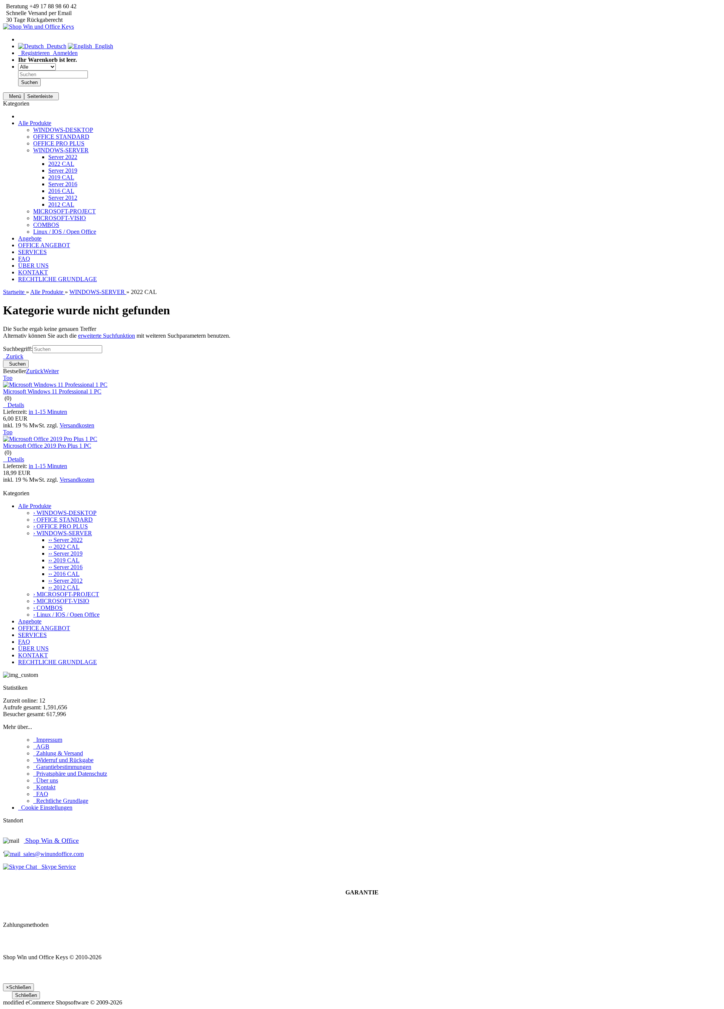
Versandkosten (77, 425)
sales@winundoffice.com (52, 854)
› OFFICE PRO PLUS (60, 526)
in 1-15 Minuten (48, 412)
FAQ (24, 259)
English (102, 46)
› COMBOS (48, 608)
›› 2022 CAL (64, 547)
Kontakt (44, 787)
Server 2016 (62, 184)
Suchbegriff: (17, 349)
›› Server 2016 (65, 567)
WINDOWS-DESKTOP (63, 130)
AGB (41, 746)
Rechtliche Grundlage (60, 801)
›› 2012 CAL (64, 587)
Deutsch (55, 46)
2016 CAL (61, 191)
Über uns (45, 780)
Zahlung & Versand (58, 753)
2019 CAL (61, 177)
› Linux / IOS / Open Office (66, 614)
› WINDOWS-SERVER (62, 533)
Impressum (47, 739)
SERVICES (32, 252)
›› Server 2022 (65, 540)
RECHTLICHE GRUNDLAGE (57, 279)
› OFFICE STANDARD (63, 519)
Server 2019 (62, 170)
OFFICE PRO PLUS (58, 143)
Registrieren (34, 53)
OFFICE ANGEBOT (44, 245)
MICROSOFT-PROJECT (64, 211)
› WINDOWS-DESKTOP (65, 513)
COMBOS (46, 225)
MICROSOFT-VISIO (59, 218)
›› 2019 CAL (64, 560)
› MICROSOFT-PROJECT (66, 594)
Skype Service (56, 867)
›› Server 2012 (65, 580)
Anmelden (64, 53)
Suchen (29, 82)
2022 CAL (61, 164)
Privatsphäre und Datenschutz (70, 773)
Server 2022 (62, 157)
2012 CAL (61, 204)
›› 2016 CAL (64, 574)
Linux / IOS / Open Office (64, 231)
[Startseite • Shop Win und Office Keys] (38, 26)
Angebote (29, 238)
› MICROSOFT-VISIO (61, 601)
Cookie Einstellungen (45, 807)
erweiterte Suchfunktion (106, 335)
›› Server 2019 (65, 553)
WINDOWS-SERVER (61, 150)
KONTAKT (33, 272)
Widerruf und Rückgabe (63, 760)
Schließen (26, 995)
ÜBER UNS (33, 265)
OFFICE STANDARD (61, 136)
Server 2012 (62, 197)
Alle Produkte (34, 123)
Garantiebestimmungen (62, 767)
